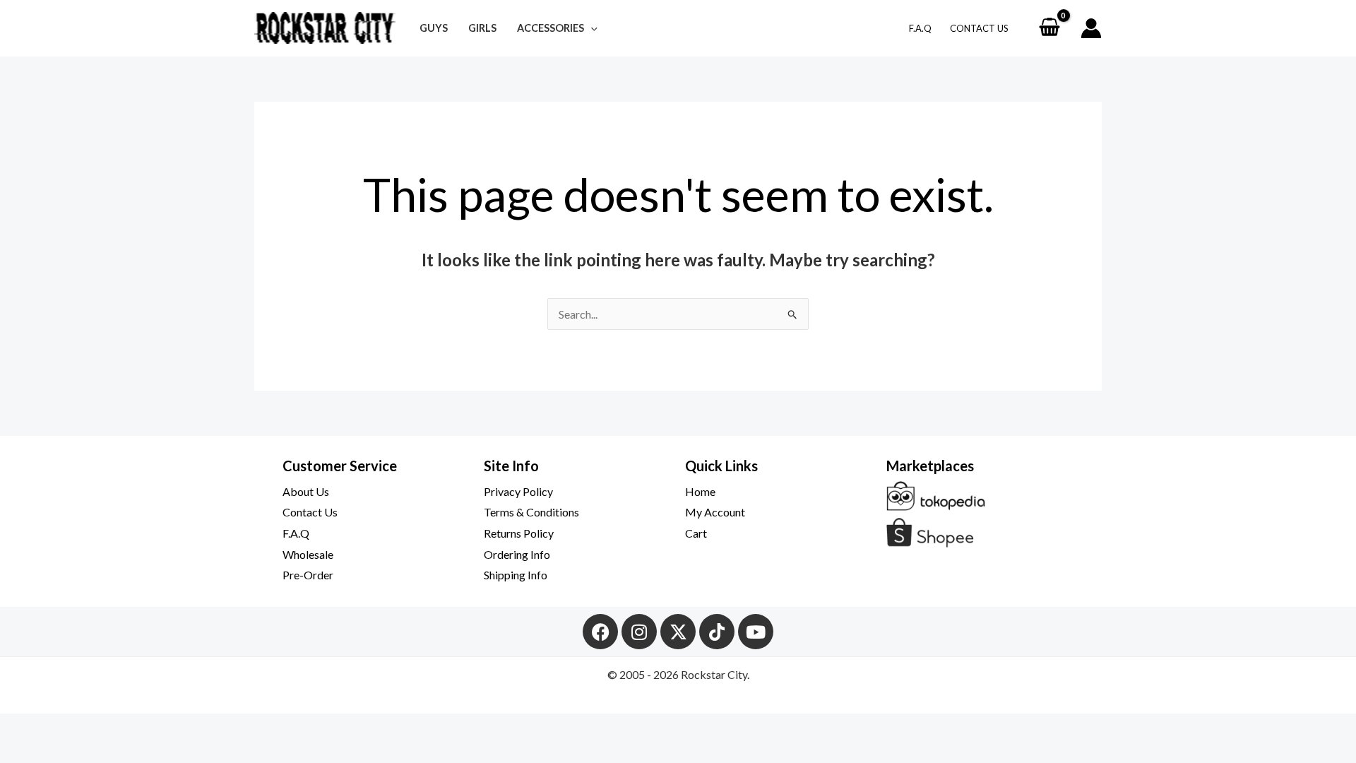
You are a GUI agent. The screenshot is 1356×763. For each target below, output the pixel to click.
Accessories (550, 28)
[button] (590, 28)
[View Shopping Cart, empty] (1049, 28)
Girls (482, 28)
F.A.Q (920, 28)
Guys (434, 28)
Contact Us (979, 28)
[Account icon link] (1091, 28)
